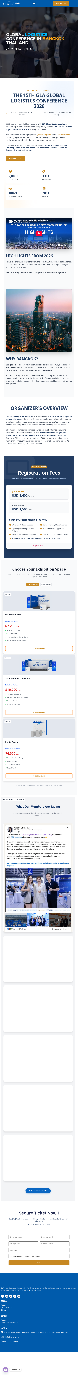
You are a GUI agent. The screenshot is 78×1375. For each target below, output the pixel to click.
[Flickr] (18, 1296)
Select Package (39, 648)
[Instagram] (10, 1296)
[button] (34, 3)
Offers (3, 1310)
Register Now (38, 546)
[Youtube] (6, 1296)
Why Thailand (6, 1308)
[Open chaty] (5, 1369)
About (3, 1305)
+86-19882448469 (10, 1341)
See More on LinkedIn (39, 1191)
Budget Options (45, 584)
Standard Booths (32, 584)
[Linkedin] (14, 1296)
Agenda (4, 1320)
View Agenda (15, 159)
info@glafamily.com (11, 1337)
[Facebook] (2, 1296)
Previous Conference (9, 1323)
